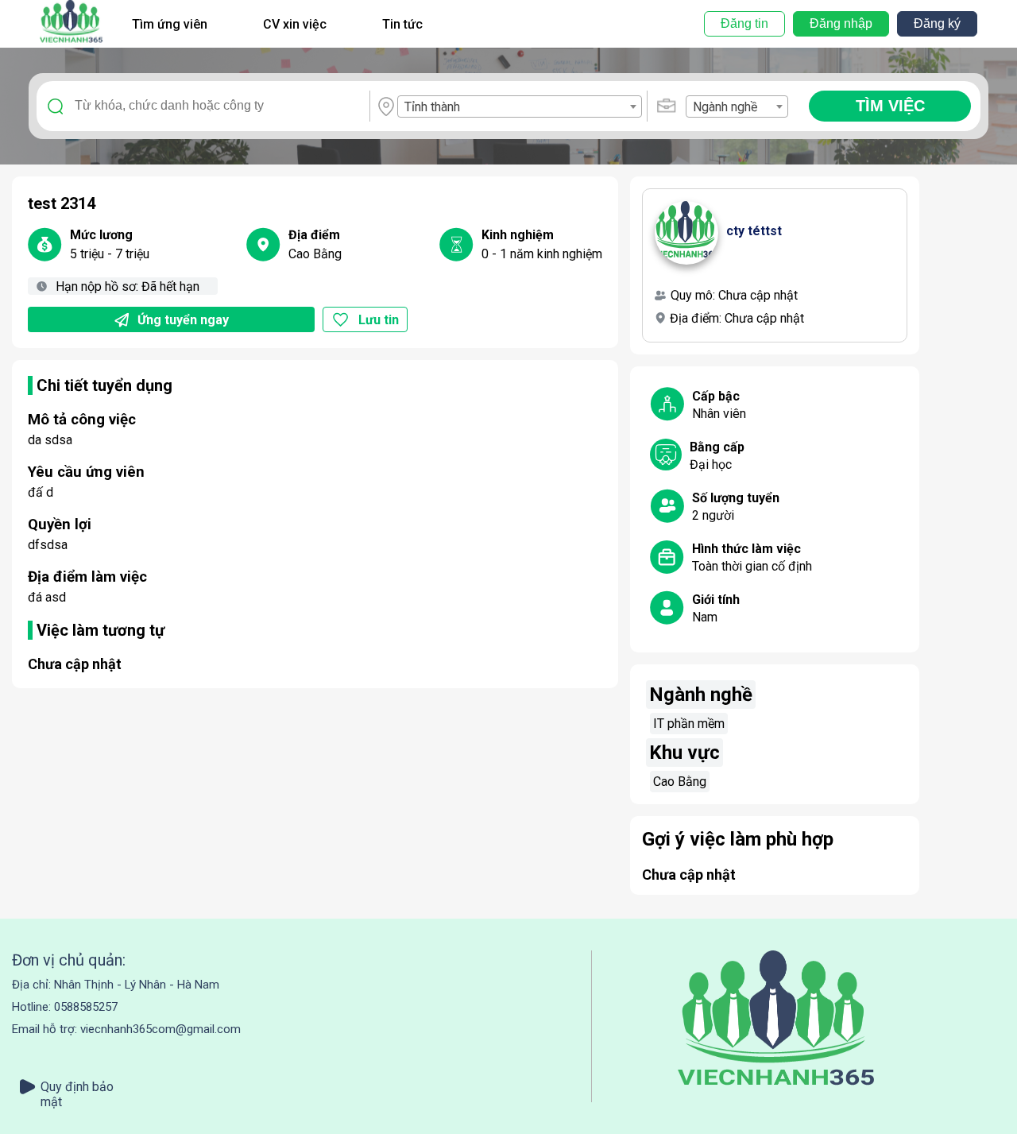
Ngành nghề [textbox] (725, 106)
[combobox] (519, 106)
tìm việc (890, 105)
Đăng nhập (841, 23)
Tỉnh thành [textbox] (432, 106)
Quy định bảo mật (77, 1086)
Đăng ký (937, 23)
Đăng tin (744, 23)
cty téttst (754, 230)
